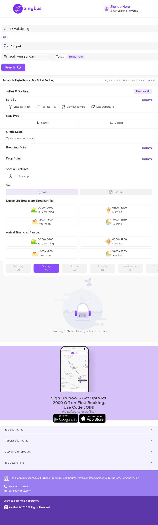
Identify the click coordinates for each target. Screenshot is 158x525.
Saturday (18, 268)
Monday (74, 268)
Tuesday (102, 268)
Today (60, 56)
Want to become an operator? (21, 500)
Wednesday (130, 268)
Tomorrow (76, 56)
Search (10, 67)
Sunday (46, 268)
